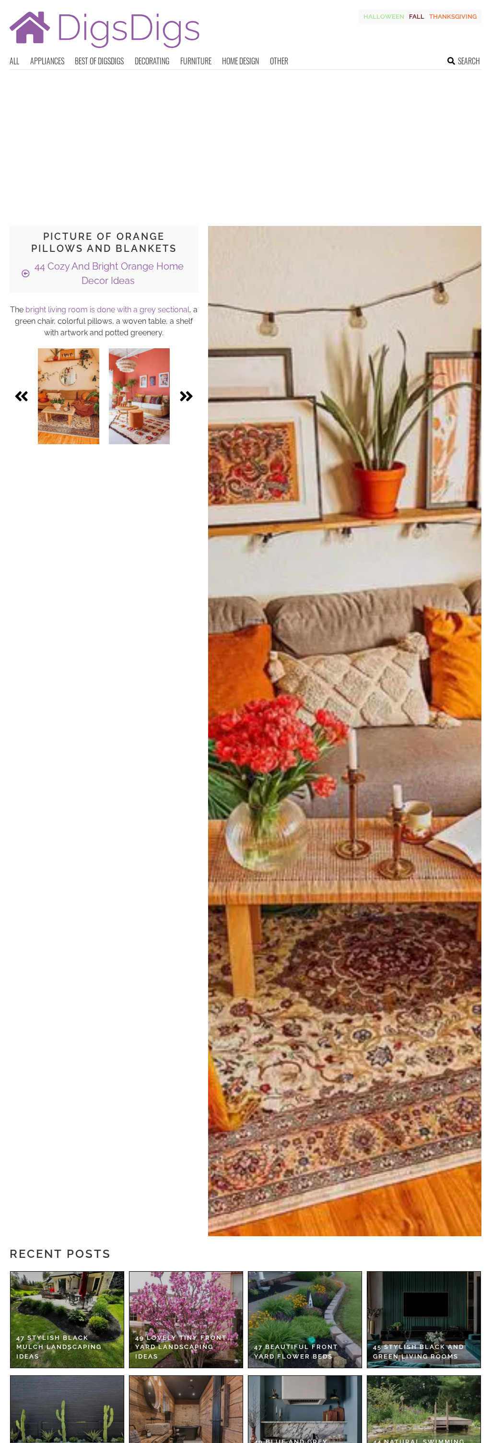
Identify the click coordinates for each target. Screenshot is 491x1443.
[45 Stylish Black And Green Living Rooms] (423, 1320)
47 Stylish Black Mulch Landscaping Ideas (59, 1347)
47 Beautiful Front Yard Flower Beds (296, 1351)
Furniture (195, 61)
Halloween (383, 16)
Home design (240, 61)
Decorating (152, 61)
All (14, 61)
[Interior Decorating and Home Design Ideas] (104, 49)
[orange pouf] (139, 396)
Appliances (47, 61)
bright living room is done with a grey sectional (107, 309)
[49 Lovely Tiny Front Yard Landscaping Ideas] (186, 1320)
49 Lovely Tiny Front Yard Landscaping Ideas (181, 1347)
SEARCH (469, 61)
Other (279, 61)
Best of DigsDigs (99, 61)
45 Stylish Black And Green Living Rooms (418, 1351)
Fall (416, 16)
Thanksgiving (453, 16)
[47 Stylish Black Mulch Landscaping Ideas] (67, 1320)
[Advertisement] (245, 142)
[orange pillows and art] (68, 396)
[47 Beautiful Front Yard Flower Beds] (305, 1320)
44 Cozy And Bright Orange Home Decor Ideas (108, 273)
